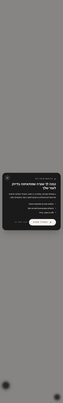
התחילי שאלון (40, 222)
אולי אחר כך (21, 222)
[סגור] (7, 177)
